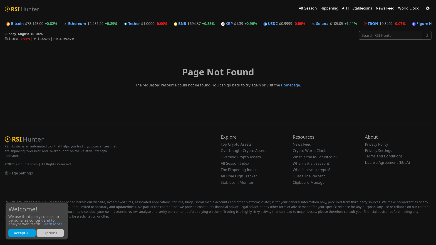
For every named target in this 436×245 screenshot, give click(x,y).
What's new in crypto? (311, 169)
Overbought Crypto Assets (243, 150)
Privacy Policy (376, 144)
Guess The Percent (309, 176)
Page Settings (21, 173)
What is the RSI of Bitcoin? (315, 156)
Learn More (52, 223)
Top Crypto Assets (236, 144)
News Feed (385, 8)
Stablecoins (362, 8)
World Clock (408, 8)
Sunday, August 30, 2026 (24, 34)
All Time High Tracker (239, 176)
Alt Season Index (235, 163)
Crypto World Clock (309, 150)
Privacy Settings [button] (378, 150)
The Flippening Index (238, 169)
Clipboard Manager (309, 182)
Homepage (290, 85)
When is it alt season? (311, 163)
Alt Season (308, 8)
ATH (345, 8)
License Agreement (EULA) (387, 162)
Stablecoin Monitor (237, 182)
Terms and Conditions (384, 156)
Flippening (329, 8)
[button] (427, 8)
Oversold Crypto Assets (241, 156)
